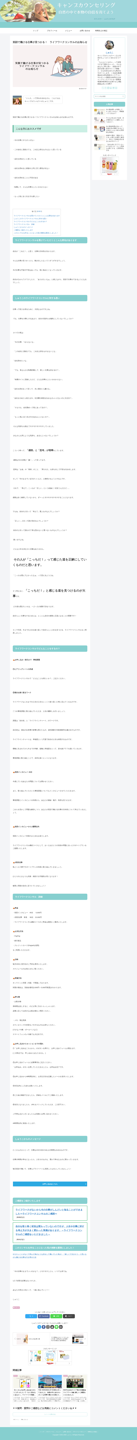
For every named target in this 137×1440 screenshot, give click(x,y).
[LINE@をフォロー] (56, 1327)
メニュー (58, 1431)
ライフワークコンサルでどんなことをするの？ (30, 221)
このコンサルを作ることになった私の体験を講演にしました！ (36, 233)
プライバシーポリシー (79, 1431)
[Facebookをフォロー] (43, 1327)
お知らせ (17, 1307)
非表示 (39, 211)
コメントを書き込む (50, 1414)
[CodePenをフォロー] (61, 1327)
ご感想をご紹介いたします (23, 230)
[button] (69, 1316)
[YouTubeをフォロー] (52, 1327)
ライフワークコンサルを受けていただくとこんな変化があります (37, 216)
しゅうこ (109, 52)
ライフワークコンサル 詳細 (24, 224)
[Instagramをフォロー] (48, 1327)
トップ (42, 1431)
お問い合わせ (67, 1431)
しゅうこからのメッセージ (23, 227)
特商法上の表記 (92, 1431)
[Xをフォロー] (39, 1327)
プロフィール (50, 1431)
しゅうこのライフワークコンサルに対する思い (30, 219)
